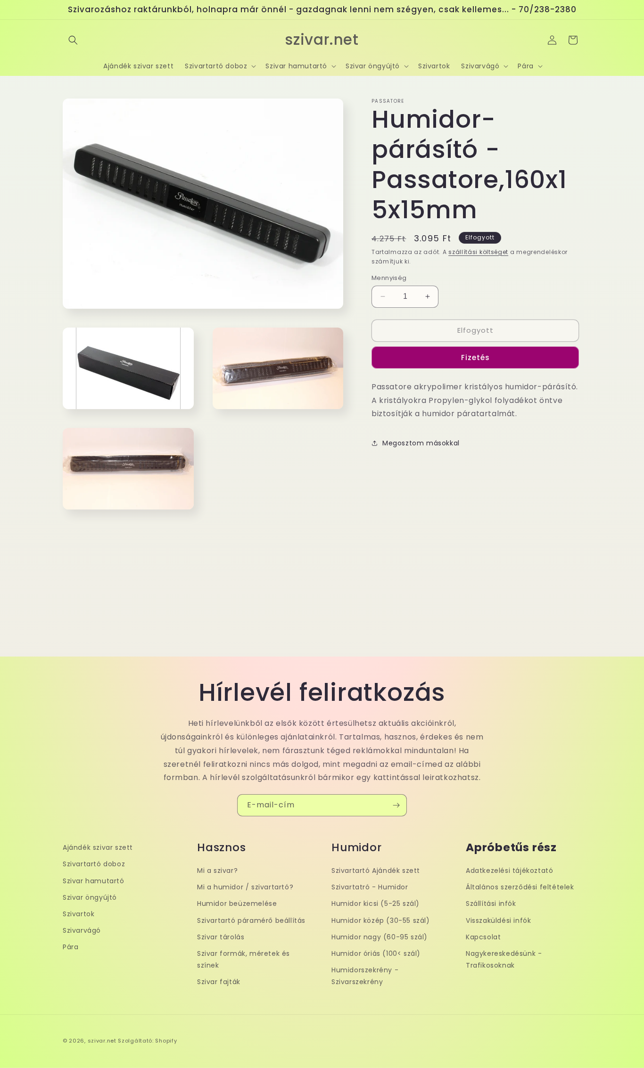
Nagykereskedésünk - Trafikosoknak (504, 959)
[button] (73, 40)
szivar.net (102, 1040)
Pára (70, 947)
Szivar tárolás (220, 937)
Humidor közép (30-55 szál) (380, 920)
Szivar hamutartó (93, 881)
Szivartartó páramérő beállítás (251, 920)
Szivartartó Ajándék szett (375, 870)
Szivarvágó (82, 930)
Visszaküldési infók (498, 920)
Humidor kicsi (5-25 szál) (375, 903)
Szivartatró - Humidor (369, 887)
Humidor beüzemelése (237, 903)
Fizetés (475, 357)
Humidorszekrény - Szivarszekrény (364, 975)
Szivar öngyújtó (90, 897)
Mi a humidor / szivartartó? (245, 887)
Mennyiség (389, 277)
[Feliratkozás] (396, 805)
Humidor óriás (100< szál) (376, 953)
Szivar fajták (218, 981)
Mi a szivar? (217, 870)
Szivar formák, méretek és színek (243, 959)
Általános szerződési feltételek (520, 887)
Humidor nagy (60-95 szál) (379, 937)
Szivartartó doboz (94, 864)
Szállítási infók (491, 903)
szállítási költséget (478, 252)
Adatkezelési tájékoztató (509, 870)
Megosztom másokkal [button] (421, 443)
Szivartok (78, 914)
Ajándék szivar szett (98, 847)
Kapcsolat (483, 937)
